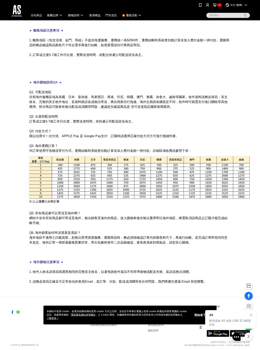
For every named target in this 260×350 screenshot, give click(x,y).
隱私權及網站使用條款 (104, 324)
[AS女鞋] (16, 10)
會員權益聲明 (156, 324)
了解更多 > (52, 318)
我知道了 (200, 315)
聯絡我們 (153, 330)
